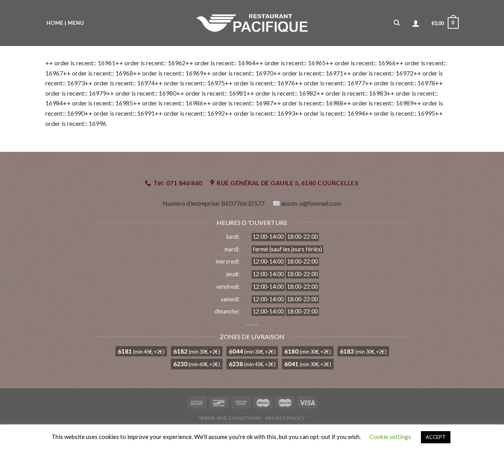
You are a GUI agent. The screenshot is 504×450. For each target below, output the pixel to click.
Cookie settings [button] (390, 436)
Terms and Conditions (229, 418)
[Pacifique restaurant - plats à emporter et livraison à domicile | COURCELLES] (252, 23)
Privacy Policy (285, 418)
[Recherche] (397, 22)
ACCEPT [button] (436, 437)
